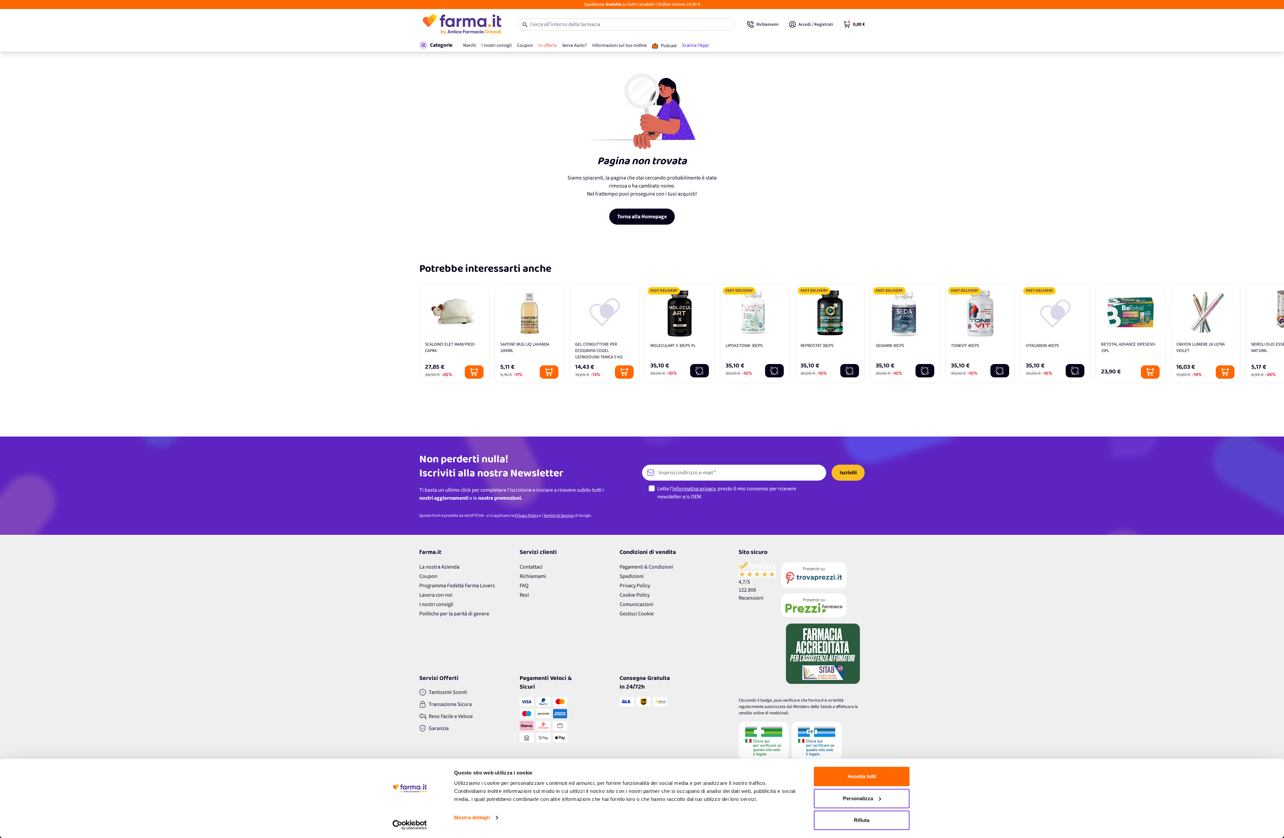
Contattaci (531, 567)
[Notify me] (699, 370)
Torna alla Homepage (642, 216)
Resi (524, 595)
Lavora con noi (435, 595)
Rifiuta (861, 820)
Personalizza (858, 798)
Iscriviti (848, 472)
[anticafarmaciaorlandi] (823, 575)
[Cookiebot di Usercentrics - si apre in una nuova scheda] (410, 825)
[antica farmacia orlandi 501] (823, 605)
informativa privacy (693, 488)
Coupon (428, 576)
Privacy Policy (526, 515)
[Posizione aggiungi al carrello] (474, 372)
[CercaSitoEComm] (764, 741)
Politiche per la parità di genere (454, 613)
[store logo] (461, 24)
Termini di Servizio (558, 515)
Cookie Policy (635, 595)
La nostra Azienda (439, 567)
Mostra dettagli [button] (472, 817)
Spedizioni (632, 576)
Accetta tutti (862, 776)
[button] (435, 45)
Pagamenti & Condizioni (646, 567)
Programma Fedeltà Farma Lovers (457, 585)
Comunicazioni (636, 604)
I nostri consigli (436, 604)
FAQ (524, 585)
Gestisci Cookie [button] (637, 613)
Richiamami (533, 576)
